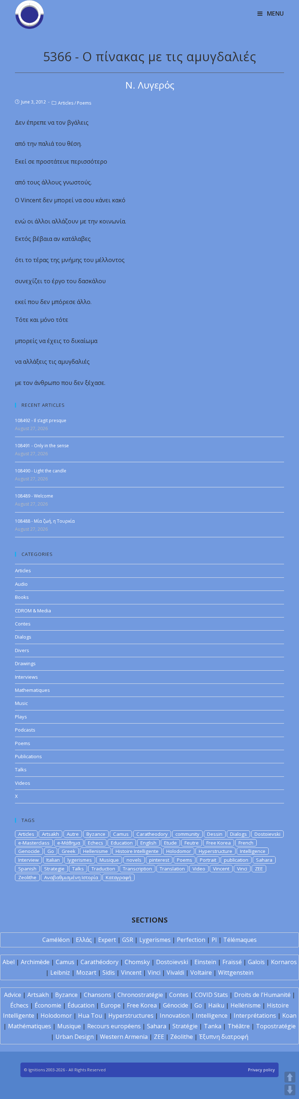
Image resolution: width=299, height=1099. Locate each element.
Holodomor (178, 851)
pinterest (159, 860)
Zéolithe (181, 1037)
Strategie (54, 868)
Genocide (29, 851)
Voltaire (201, 973)
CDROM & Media (33, 610)
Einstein (205, 962)
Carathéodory (100, 962)
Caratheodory (152, 834)
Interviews (26, 677)
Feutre (192, 842)
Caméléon (56, 940)
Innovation (175, 1016)
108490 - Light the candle (40, 471)
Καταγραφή (118, 877)
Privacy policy (261, 1069)
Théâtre (239, 1026)
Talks (21, 769)
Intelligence (252, 851)
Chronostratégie (140, 995)
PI (214, 940)
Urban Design (74, 1037)
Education (122, 842)
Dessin (214, 834)
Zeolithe (27, 877)
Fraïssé (232, 962)
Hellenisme (95, 851)
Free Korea (218, 842)
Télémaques (240, 940)
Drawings (25, 663)
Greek (68, 851)
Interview (28, 860)
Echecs (95, 842)
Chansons (97, 995)
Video (199, 868)
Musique (109, 860)
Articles (65, 103)
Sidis (108, 973)
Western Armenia (124, 1037)
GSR (127, 940)
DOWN (289, 1089)
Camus (121, 834)
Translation (172, 868)
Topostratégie (276, 1026)
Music (21, 703)
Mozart (86, 973)
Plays (21, 716)
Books (22, 597)
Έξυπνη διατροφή (223, 1037)
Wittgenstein (235, 973)
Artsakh (50, 834)
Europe (111, 1005)
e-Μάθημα (68, 842)
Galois (256, 962)
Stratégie (185, 1026)
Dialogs (23, 637)
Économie (48, 1005)
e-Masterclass (34, 842)
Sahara (264, 860)
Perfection (191, 940)
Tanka (212, 1026)
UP (289, 1077)
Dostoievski (267, 834)
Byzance (95, 834)
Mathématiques (29, 1026)
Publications (28, 756)
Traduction (103, 868)
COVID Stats (211, 995)
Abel (9, 962)
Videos (22, 783)
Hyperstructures (131, 1016)
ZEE (259, 868)
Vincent (221, 868)
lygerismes (79, 860)
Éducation (80, 1005)
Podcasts (25, 729)
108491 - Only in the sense (42, 446)
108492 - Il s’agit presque (40, 420)
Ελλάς (84, 940)
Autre (73, 834)
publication (236, 860)
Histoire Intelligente (137, 851)
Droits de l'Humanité (262, 995)
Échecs (19, 1005)
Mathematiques (32, 690)
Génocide (175, 1005)
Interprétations (255, 1016)
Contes (23, 623)
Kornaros (284, 962)
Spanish (27, 868)
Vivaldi (175, 973)
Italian (53, 860)
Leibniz (60, 973)
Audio (21, 584)
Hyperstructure (215, 851)
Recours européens (114, 1026)
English (148, 842)
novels (134, 860)
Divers (22, 650)
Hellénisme (245, 1005)
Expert (107, 940)
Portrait (208, 860)
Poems (84, 103)
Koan (289, 1016)
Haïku (216, 1005)
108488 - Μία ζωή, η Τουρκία (45, 521)
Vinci (242, 868)
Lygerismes (155, 940)
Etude (170, 842)
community (187, 834)
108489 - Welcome (34, 496)
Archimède (35, 962)
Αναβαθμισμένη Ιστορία (71, 877)
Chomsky (137, 962)
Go (50, 851)
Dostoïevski (172, 962)
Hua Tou (90, 1016)
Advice (12, 995)
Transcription (137, 868)
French (245, 842)
